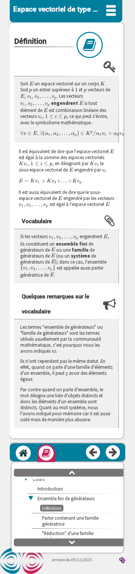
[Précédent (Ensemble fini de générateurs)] (93, 452)
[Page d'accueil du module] (23, 453)
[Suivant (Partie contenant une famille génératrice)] (113, 452)
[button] (72, 472)
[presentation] (31, 83)
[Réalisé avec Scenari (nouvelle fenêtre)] (122, 560)
